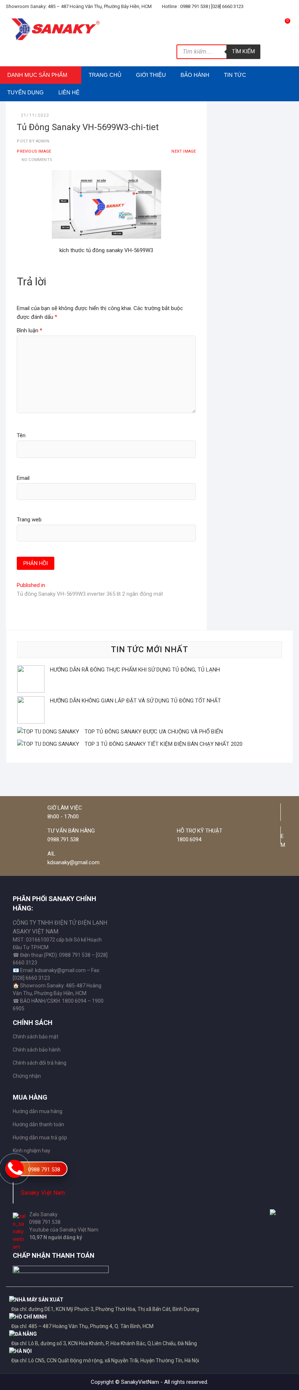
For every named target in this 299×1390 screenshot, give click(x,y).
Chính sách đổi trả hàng (39, 1063)
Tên (21, 435)
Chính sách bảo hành (37, 1050)
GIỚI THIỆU (151, 75)
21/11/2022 (35, 115)
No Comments (37, 159)
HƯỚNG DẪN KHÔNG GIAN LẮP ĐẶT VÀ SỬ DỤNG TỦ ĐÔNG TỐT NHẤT (135, 700)
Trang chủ (105, 75)
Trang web (29, 519)
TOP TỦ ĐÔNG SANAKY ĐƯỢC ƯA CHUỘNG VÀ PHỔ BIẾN (154, 731)
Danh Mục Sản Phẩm (37, 75)
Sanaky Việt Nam (43, 1192)
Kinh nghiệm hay (31, 1151)
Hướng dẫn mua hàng (37, 1111)
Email (23, 478)
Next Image (183, 151)
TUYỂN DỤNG (25, 92)
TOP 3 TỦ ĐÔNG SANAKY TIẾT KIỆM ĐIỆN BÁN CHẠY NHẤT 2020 (163, 744)
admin (42, 141)
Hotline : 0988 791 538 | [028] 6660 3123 (202, 6)
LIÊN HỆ (68, 92)
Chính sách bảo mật (35, 1036)
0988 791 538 (44, 1169)
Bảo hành (194, 75)
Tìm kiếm (243, 51)
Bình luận (29, 330)
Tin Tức (235, 75)
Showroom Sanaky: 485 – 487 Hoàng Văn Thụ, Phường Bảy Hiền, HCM (79, 6)
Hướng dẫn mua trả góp (40, 1137)
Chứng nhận (27, 1076)
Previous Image (34, 151)
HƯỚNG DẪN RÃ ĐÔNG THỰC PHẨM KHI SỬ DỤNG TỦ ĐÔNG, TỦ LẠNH (135, 669)
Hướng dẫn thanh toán (38, 1124)
